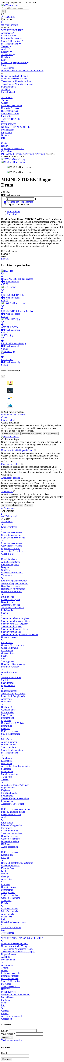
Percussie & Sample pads (13, 696)
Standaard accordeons (11, 532)
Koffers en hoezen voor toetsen (16, 809)
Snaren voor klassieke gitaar (14, 623)
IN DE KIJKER (9, 992)
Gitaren (4, 970)
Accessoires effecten (10, 605)
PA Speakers (7, 822)
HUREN (5, 989)
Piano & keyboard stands (13, 812)
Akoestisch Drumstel (11, 677)
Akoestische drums (10, 672)
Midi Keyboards (9, 793)
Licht (3, 919)
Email (4, 1030)
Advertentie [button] (7, 491)
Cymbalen (6, 720)
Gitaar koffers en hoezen (12, 645)
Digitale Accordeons (10, 548)
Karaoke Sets (7, 868)
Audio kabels (7, 914)
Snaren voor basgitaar (11, 626)
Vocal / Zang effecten (11, 927)
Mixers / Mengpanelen (11, 825)
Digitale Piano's (8, 787)
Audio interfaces (9, 742)
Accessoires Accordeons (12, 551)
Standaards (6, 900)
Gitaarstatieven (8, 653)
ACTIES (5, 957)
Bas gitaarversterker (10, 586)
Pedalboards (7, 610)
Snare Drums (7, 683)
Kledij (4, 871)
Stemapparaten (8, 661)
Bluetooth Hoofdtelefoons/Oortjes (17, 863)
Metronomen (7, 889)
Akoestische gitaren (10, 562)
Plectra (4, 656)
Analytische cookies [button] (11, 477)
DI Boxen (6, 844)
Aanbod (10, 154)
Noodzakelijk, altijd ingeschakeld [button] (17, 450)
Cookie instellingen (10, 422)
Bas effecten (7, 602)
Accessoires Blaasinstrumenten (15, 766)
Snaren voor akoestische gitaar (15, 621)
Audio (4, 817)
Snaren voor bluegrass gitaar (14, 629)
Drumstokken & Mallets (12, 723)
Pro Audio (6, 984)
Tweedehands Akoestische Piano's (17, 949)
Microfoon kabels (9, 911)
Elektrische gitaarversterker (14, 580)
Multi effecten (7, 597)
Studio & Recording (10, 734)
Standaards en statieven (12, 833)
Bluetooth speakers (10, 841)
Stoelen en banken (9, 895)
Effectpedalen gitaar (10, 599)
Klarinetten (6, 760)
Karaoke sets (7, 855)
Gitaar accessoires (9, 637)
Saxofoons (6, 769)
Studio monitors (8, 747)
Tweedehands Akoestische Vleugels (18, 951)
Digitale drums (8, 685)
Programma (6, 1000)
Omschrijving (13, 211)
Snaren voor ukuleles (11, 631)
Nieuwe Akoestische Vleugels (15, 946)
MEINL (5, 259)
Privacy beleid (8, 420)
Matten (4, 873)
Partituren (5, 884)
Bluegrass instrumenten (12, 572)
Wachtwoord (7, 1034)
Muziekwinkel (8, 959)
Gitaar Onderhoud (9, 648)
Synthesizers (7, 795)
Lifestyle (5, 857)
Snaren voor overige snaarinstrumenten (19, 634)
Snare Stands (7, 715)
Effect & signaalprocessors (13, 922)
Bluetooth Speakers (10, 865)
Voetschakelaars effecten (12, 607)
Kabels (4, 903)
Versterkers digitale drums (13, 693)
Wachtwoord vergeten (11, 1040)
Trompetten (6, 777)
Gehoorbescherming (10, 838)
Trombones (6, 758)
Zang (3, 930)
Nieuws (4, 1002)
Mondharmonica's (9, 774)
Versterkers (6, 575)
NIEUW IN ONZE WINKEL (15, 994)
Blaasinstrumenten (9, 752)
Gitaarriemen (7, 650)
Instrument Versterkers (11, 973)
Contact (4, 417)
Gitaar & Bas (7, 554)
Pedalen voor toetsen (11, 814)
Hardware (6, 701)
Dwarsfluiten (7, 771)
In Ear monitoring (9, 830)
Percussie (41, 154)
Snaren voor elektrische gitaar (15, 618)
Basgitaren (6, 567)
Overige (5, 876)
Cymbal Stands (8, 709)
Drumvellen (6, 726)
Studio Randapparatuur (12, 750)
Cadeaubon (6, 1019)
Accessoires (6, 699)
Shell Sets (5, 680)
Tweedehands (7, 932)
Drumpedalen (7, 712)
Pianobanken (7, 801)
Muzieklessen (7, 997)
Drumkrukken (7, 717)
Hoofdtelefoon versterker (13, 588)
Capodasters (7, 642)
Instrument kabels (9, 908)
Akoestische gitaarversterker (14, 583)
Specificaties (13, 214)
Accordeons (7, 521)
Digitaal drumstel (9, 691)
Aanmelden (7, 1037)
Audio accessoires (9, 846)
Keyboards (6, 790)
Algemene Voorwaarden (12, 1016)
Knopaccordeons (9, 527)
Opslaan (28, 505)
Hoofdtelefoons (8, 744)
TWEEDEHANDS (10, 986)
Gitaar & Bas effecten (11, 591)
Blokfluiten (6, 763)
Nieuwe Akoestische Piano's (14, 943)
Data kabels (6, 916)
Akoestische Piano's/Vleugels (15, 785)
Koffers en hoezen (9, 731)
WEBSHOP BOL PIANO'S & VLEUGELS (22, 938)
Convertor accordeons (11, 535)
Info (3, 1005)
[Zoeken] (3, 11)
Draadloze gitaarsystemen (13, 664)
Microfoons (6, 739)
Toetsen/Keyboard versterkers (15, 798)
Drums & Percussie (25, 154)
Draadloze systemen (10, 836)
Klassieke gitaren (9, 559)
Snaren (4, 613)
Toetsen (4, 779)
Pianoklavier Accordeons (13, 537)
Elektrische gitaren (10, 564)
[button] (2, 73)
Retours (4, 1013)
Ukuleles (5, 570)
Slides (4, 658)
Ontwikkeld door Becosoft (13, 414)
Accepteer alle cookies (31, 434)
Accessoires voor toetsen (12, 803)
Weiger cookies (50, 434)
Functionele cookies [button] (11, 464)
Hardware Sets (8, 707)
